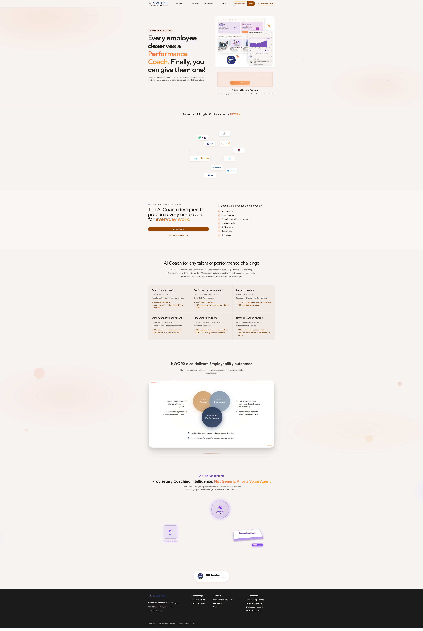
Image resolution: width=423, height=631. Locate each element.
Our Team (217, 603)
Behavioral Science (254, 603)
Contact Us (152, 624)
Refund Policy (190, 624)
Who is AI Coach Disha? (178, 235)
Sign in (251, 3)
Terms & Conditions (176, 624)
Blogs (224, 3)
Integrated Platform (254, 607)
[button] (265, 3)
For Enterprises (209, 3)
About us (179, 3)
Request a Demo (239, 3)
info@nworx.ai (158, 611)
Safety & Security (253, 610)
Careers (216, 607)
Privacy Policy (163, 624)
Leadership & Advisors (222, 600)
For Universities (194, 3)
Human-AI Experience (255, 600)
